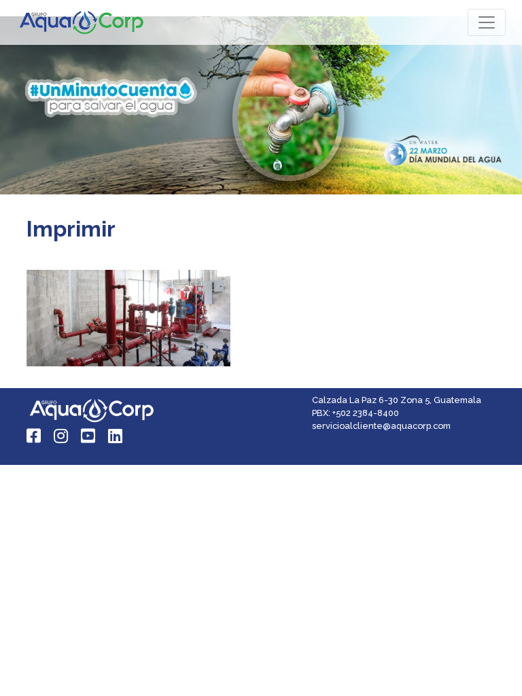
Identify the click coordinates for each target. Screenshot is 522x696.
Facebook (35, 436)
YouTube (89, 436)
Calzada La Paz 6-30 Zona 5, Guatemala (396, 400)
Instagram (62, 436)
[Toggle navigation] (487, 22)
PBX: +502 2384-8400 (355, 413)
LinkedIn (116, 436)
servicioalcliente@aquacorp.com (381, 426)
